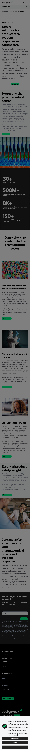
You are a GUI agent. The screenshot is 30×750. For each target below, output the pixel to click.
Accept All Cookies (15, 747)
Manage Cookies (15, 738)
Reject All (15, 742)
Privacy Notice (13, 735)
